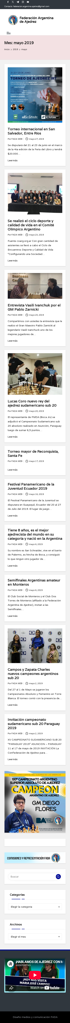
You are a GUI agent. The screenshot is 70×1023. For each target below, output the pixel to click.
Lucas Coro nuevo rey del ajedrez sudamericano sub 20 (32, 403)
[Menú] (8, 33)
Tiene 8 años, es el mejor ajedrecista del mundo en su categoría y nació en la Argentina (35, 534)
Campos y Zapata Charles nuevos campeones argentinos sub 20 (33, 673)
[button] (58, 876)
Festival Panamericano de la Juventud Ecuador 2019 (31, 486)
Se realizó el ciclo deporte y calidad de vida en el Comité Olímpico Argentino (31, 225)
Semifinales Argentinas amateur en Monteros (34, 582)
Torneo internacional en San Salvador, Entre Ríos (31, 131)
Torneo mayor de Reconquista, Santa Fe (33, 453)
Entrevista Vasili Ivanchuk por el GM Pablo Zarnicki (34, 307)
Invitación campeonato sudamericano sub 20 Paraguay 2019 (34, 723)
